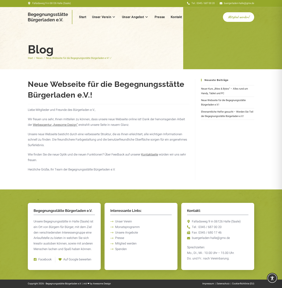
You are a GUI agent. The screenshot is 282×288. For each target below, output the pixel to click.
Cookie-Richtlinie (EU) (243, 283)
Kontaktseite (149, 154)
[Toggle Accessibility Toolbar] (272, 278)
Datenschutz (223, 283)
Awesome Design (102, 283)
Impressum (208, 283)
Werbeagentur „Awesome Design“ (55, 125)
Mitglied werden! (238, 17)
